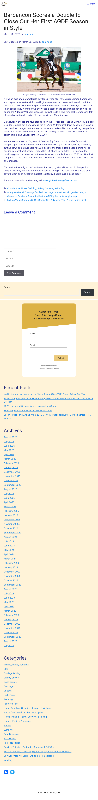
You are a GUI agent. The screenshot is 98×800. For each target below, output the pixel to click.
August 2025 (10, 489)
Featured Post (11, 703)
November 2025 (12, 476)
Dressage (9, 686)
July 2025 (9, 493)
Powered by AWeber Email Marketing (49, 368)
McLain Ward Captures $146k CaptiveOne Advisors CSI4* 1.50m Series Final (46, 200)
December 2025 (12, 472)
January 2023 (11, 619)
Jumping (8, 730)
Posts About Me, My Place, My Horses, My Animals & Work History (38, 751)
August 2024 (10, 537)
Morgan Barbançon (76, 192)
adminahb (47, 42)
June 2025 (9, 498)
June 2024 (9, 545)
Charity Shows (11, 677)
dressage (48, 192)
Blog (6, 669)
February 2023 (11, 615)
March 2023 (10, 611)
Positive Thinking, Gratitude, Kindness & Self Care (29, 747)
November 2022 (12, 628)
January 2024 (11, 567)
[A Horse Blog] (4, 4)
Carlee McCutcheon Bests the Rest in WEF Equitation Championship (42, 196)
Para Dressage (11, 734)
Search (7, 287)
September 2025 (12, 485)
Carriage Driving (12, 673)
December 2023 (12, 571)
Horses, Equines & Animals (17, 721)
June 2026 (9, 446)
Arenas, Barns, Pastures (16, 664)
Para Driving (10, 738)
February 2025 (11, 511)
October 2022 (11, 632)
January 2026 (11, 467)
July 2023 (9, 593)
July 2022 (9, 645)
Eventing (8, 699)
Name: (33, 334)
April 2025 (9, 502)
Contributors (13, 188)
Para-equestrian (12, 743)
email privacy (53, 365)
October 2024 (11, 528)
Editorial (8, 690)
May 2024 (9, 550)
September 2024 (12, 532)
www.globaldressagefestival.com (60, 180)
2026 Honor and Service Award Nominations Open (30, 406)
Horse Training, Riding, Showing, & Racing (42, 188)
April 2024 (9, 554)
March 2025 (10, 506)
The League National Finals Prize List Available (28, 410)
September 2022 (12, 637)
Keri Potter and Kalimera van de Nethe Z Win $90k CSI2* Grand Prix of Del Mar (44, 394)
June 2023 (9, 597)
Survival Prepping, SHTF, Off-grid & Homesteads (29, 756)
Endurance (9, 695)
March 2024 (10, 558)
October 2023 (11, 580)
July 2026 (9, 441)
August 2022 (10, 641)
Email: (33, 345)
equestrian (60, 192)
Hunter (7, 725)
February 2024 (11, 563)
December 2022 (12, 624)
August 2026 (10, 437)
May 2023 (9, 602)
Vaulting (8, 760)
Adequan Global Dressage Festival (25, 192)
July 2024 (9, 541)
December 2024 (12, 519)
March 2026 (10, 459)
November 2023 (12, 576)
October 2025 (11, 480)
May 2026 (9, 450)
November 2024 (12, 524)
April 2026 (9, 454)
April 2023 (9, 606)
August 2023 (10, 589)
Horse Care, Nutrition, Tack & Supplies (23, 712)
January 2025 (11, 515)
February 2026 (11, 463)
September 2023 (12, 584)
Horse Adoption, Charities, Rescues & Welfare (27, 708)
